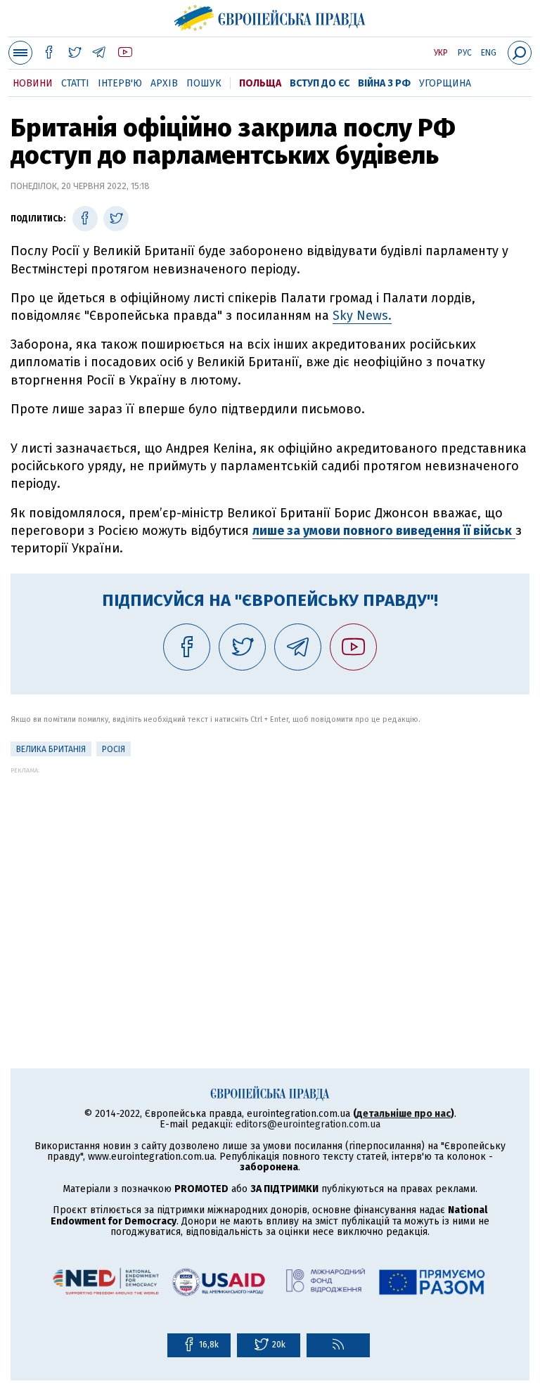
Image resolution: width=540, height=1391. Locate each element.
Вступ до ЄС (319, 83)
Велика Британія (51, 749)
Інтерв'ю (120, 83)
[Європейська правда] (270, 16)
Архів (164, 83)
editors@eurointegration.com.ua (308, 1124)
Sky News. (362, 315)
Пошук (203, 83)
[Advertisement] (270, 872)
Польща (260, 83)
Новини (33, 83)
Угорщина (445, 83)
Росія (113, 749)
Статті (75, 83)
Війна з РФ (384, 83)
